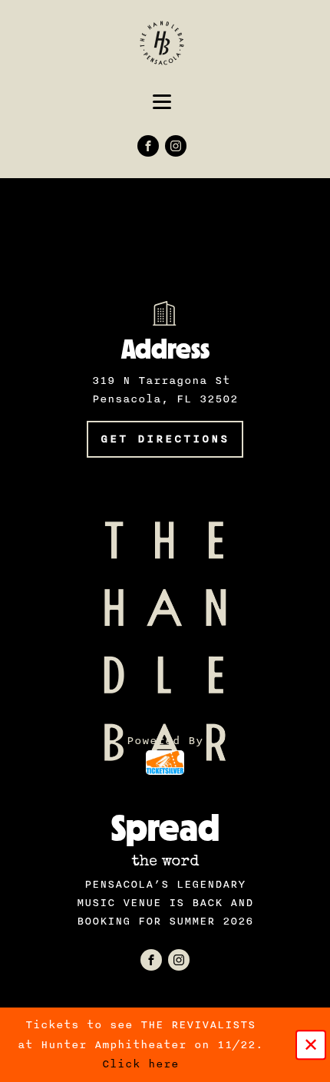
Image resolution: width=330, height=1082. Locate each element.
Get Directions (165, 439)
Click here (140, 1064)
